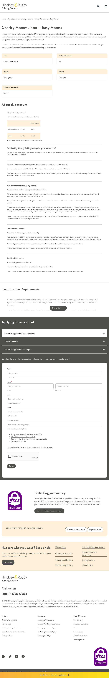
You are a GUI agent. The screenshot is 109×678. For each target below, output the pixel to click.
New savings (59, 547)
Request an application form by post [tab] (17, 349)
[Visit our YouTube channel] (23, 656)
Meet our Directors (81, 623)
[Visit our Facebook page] (3, 656)
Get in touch (8, 562)
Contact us (86, 565)
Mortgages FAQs (44, 635)
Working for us (79, 639)
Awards (76, 627)
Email (8, 395)
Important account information (89, 553)
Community (78, 631)
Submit (11, 466)
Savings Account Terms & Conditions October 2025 (26, 434)
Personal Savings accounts (76, 529)
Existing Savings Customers (92, 547)
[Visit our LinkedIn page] (16, 656)
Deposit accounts (13, 19)
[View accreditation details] (100, 656)
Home (4, 19)
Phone (9, 407)
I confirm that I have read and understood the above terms (30, 447)
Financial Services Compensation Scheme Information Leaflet (29, 439)
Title (8, 369)
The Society (78, 619)
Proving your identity (63, 560)
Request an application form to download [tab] (19, 333)
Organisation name (13, 420)
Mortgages (42, 616)
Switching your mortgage (47, 631)
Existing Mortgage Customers (49, 623)
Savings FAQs (87, 560)
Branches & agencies (63, 565)
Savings (4, 616)
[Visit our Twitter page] (10, 656)
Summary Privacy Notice (18, 441)
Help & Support (79, 616)
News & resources (80, 635)
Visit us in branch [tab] (11, 341)
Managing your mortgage (47, 627)
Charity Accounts (27, 19)
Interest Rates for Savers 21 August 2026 (23, 437)
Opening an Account (63, 553)
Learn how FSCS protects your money (49, 511)
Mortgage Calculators (46, 619)
